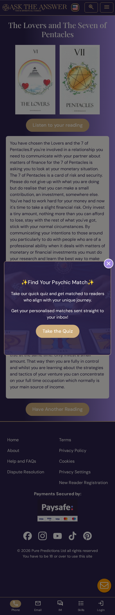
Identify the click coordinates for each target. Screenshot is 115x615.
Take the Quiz (58, 331)
